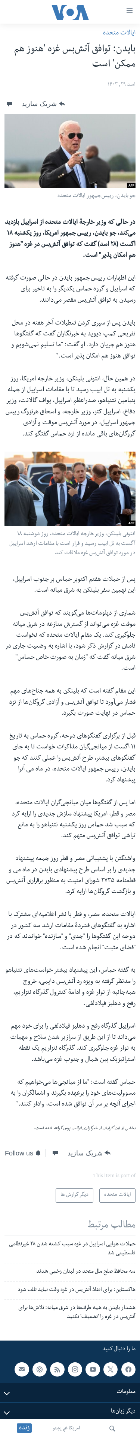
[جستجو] (112, 1428)
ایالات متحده (119, 33)
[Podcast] (39, 1369)
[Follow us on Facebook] (128, 1369)
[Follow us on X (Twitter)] (110, 1369)
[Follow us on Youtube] (92, 1369)
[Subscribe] (22, 1369)
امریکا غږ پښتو (66, 1429)
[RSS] (57, 1369)
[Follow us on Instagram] (75, 1369)
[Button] (43, 103)
